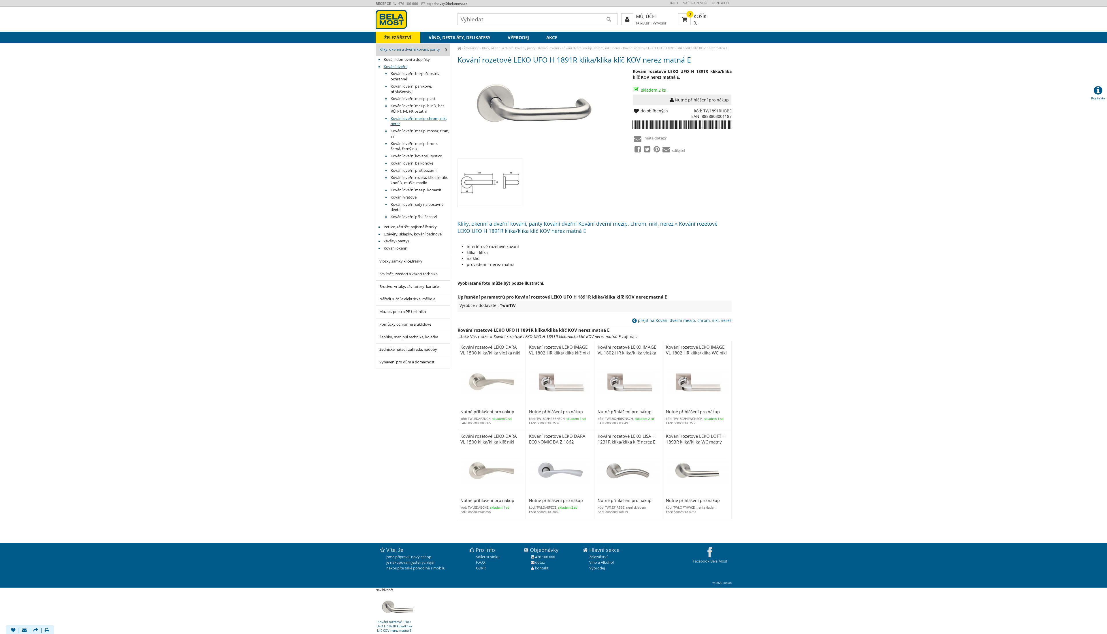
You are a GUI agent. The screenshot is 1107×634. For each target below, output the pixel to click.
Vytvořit (660, 23)
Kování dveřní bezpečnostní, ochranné (415, 76)
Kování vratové (404, 197)
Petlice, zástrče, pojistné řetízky (410, 226)
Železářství (471, 48)
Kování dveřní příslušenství (414, 216)
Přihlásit (642, 23)
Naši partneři (695, 3)
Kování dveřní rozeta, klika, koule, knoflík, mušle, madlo (419, 180)
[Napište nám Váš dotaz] (24, 630)
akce (551, 37)
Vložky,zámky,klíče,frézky (400, 261)
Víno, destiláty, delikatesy (459, 37)
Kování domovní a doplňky (407, 59)
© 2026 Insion (722, 583)
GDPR (481, 568)
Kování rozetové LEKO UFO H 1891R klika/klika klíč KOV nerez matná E (675, 48)
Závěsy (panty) (396, 241)
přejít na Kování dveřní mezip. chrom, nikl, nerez (684, 320)
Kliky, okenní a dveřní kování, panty (509, 48)
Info (674, 3)
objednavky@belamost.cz (446, 3)
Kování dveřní (548, 48)
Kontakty (720, 3)
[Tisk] (47, 630)
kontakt (542, 568)
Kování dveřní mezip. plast (413, 98)
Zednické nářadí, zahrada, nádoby (408, 349)
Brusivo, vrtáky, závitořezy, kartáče (409, 286)
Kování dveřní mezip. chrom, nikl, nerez (591, 48)
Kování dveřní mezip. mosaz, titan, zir (420, 134)
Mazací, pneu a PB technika (402, 311)
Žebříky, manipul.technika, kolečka (408, 337)
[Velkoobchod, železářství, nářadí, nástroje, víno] (459, 48)
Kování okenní (396, 248)
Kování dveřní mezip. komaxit (416, 190)
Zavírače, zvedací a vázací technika (408, 273)
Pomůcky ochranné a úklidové (405, 324)
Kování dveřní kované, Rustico (416, 156)
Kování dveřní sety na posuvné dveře (417, 207)
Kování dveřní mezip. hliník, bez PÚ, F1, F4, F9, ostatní (417, 108)
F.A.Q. (480, 562)
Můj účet (646, 16)
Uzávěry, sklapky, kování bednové (413, 234)
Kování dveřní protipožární (413, 170)
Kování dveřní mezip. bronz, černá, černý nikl (414, 146)
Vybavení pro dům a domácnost (406, 362)
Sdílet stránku (488, 556)
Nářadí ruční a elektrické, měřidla (407, 299)
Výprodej (518, 37)
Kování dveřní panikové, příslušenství (411, 89)
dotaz (540, 562)
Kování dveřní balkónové (412, 163)
